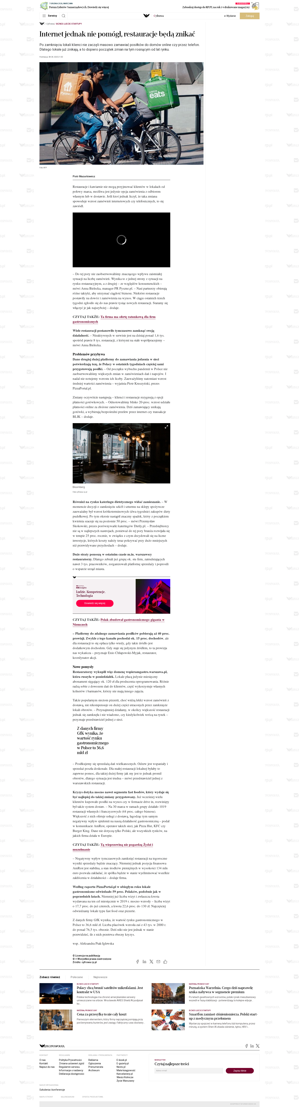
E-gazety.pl (123, 1063)
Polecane (77, 977)
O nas (42, 1060)
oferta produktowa (92, 1097)
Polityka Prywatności (70, 1060)
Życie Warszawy (125, 1080)
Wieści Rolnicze (125, 1077)
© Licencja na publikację (86, 955)
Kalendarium (67, 1097)
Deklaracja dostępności (71, 1073)
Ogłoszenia (94, 1063)
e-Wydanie (230, 16)
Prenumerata (95, 1067)
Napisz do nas (47, 1067)
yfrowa (159, 16)
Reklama (93, 1060)
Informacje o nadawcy (71, 1070)
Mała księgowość (126, 1070)
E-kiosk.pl (122, 1060)
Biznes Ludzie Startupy (69, 24)
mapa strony (46, 1097)
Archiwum (94, 1070)
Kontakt (43, 1063)
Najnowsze (100, 977)
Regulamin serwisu (69, 1067)
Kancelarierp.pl (125, 1073)
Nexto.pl (121, 1067)
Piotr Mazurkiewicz (84, 176)
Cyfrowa (50, 24)
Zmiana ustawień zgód (71, 1063)
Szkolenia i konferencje (52, 1089)
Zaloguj (250, 16)
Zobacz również (49, 977)
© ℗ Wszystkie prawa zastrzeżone (92, 959)
